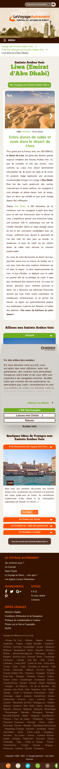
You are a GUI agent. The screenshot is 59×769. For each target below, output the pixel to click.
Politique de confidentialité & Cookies (22, 620)
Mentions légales (13, 612)
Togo (19, 742)
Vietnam (19, 748)
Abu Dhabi (20, 206)
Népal (25, 716)
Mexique (17, 709)
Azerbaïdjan (29, 647)
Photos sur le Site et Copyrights (20, 624)
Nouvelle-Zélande (11, 716)
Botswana (40, 653)
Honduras (51, 683)
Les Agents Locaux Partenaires (20, 579)
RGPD (8, 628)
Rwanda (27, 725)
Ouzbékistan (48, 716)
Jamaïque (8, 696)
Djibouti (29, 670)
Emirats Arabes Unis (13, 673)
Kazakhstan (39, 696)
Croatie (6, 666)
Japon (18, 696)
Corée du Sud (34, 663)
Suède (6, 739)
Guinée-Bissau (10, 683)
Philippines (38, 719)
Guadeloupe (26, 680)
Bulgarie (7, 657)
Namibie (25, 712)
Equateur (29, 673)
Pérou (42, 722)
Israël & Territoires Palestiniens (30, 693)
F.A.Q (34, 591)
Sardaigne (41, 729)
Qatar (51, 722)
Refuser (29, 420)
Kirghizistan (8, 699)
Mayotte (7, 709)
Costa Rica (49, 663)
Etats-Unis (8, 676)
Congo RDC (20, 663)
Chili (42, 660)
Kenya (51, 696)
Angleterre (8, 644)
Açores (40, 647)
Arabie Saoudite (34, 644)
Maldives (17, 706)
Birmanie (50, 650)
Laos (31, 699)
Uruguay (49, 745)
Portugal (31, 722)
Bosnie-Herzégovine (22, 653)
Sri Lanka (19, 735)
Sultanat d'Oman (45, 735)
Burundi (31, 657)
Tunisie (50, 742)
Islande (6, 693)
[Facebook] (6, 592)
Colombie (7, 663)
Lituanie (7, 703)
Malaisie (7, 706)
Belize (30, 650)
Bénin (39, 657)
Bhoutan (40, 650)
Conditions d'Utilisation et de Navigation (23, 616)
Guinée (50, 680)
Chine (51, 660)
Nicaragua (37, 712)
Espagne (40, 673)
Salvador (30, 729)
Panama (7, 719)
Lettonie (41, 699)
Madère (50, 703)
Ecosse (40, 670)
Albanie (28, 640)
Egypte (50, 670)
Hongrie (9, 686)
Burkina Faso (19, 657)
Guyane (23, 683)
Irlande (51, 689)
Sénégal (16, 739)
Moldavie (27, 709)
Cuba (22, 666)
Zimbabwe (39, 748)
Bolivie (6, 653)
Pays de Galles (22, 719)
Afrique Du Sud (13, 640)
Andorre (49, 640)
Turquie (24, 745)
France (41, 676)
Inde (27, 689)
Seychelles (8, 732)
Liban (51, 699)
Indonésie (35, 689)
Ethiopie (20, 676)
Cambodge (49, 657)
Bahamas (49, 647)
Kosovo (21, 699)
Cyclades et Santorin (38, 666)
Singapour (48, 732)
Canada (20, 660)
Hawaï (42, 683)
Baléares (7, 650)
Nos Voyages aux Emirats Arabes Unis (29, 84)
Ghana (6, 680)
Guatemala (39, 680)
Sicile (20, 732)
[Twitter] (12, 592)
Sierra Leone (33, 732)
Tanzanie (40, 739)
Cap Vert (32, 660)
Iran (44, 689)
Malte (32, 706)
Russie (18, 725)
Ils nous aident (38, 596)
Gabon (51, 676)
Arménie (7, 647)
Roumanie (8, 725)
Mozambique (11, 712)
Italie (51, 693)
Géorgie (32, 683)
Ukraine (36, 745)
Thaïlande (8, 742)
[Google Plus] (19, 592)
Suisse (31, 735)
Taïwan (50, 739)
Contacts (35, 600)
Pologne (50, 719)
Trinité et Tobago (34, 742)
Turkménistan (9, 745)
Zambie (28, 748)
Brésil (51, 653)
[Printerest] (7, 597)
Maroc (40, 706)
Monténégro (50, 709)
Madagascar (39, 703)
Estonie (50, 673)
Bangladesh (19, 650)
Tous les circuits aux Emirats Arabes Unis (29, 541)
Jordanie (28, 696)
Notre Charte (11, 571)
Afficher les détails (38, 402)
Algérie (39, 640)
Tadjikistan (28, 739)
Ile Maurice (21, 686)
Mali (26, 706)
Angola (19, 644)
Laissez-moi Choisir (27, 415)
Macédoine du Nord (22, 703)
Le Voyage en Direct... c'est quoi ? (21, 575)
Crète (15, 666)
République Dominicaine (44, 725)
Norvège (50, 712)
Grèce (15, 680)
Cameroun (8, 660)
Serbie (51, 729)
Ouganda (35, 716)
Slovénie (7, 735)
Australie (17, 647)
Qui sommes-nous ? (14, 563)
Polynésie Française (13, 722)
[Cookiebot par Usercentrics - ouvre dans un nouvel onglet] (41, 348)
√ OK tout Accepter (29, 410)
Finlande (31, 676)
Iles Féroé (18, 689)
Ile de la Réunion (40, 686)
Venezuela (8, 748)
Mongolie (38, 709)
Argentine (49, 644)
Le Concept (10, 567)
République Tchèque (14, 729)
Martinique (49, 706)
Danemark (18, 670)
